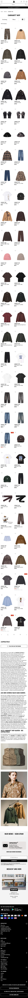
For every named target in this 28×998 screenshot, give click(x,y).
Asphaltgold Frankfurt (5, 928)
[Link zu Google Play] (16, 909)
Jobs (2, 932)
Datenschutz (3, 944)
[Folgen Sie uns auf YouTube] (26, 967)
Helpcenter (3, 950)
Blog (2, 933)
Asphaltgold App (4, 957)
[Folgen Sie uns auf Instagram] (26, 923)
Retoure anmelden (14, 994)
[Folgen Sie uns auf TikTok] (26, 938)
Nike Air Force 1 (4, 961)
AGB (2, 940)
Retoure (2, 956)
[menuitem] (4, 19)
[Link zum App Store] (5, 909)
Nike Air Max (3, 967)
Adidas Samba (4, 963)
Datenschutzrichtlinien (8, 863)
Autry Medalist (4, 969)
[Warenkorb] (26, 1)
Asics (2, 974)
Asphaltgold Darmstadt (6, 929)
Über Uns (3, 925)
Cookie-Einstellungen (5, 943)
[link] (14, 2)
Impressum (3, 946)
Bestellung (3, 951)
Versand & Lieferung (5, 954)
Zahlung (2, 953)
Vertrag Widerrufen (14, 988)
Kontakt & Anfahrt (5, 926)
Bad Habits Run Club (5, 931)
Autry (2, 976)
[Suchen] (25, 4)
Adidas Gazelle (4, 964)
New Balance (3, 979)
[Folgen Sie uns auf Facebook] (26, 953)
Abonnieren (14, 860)
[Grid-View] (22, 19)
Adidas (2, 973)
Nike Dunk (3, 966)
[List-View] (24, 19)
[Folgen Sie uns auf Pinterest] (26, 981)
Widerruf (3, 941)
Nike (2, 977)
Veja (2, 980)
